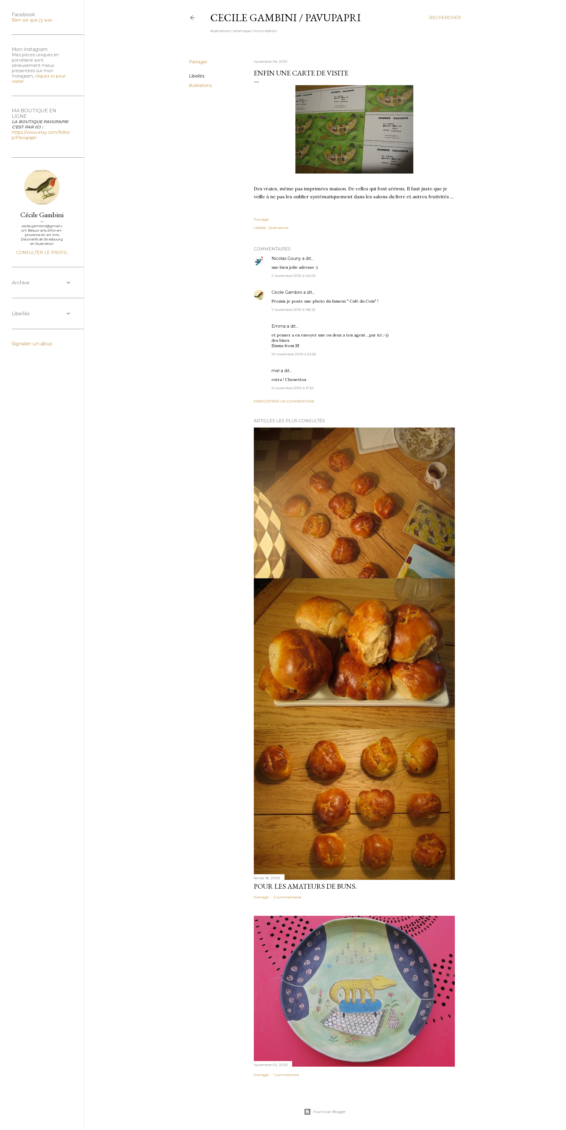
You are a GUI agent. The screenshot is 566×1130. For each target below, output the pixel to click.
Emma (279, 326)
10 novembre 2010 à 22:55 (294, 354)
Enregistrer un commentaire (284, 401)
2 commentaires (287, 897)
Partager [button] (198, 62)
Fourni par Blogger (329, 1111)
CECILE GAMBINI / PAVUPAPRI (285, 17)
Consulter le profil (42, 252)
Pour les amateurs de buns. (305, 886)
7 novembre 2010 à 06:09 (294, 275)
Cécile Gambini (287, 292)
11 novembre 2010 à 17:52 (293, 388)
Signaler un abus (32, 344)
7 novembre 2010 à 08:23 (293, 309)
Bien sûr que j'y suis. (32, 20)
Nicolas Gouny (286, 258)
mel (275, 370)
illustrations (200, 85)
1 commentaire (286, 1075)
